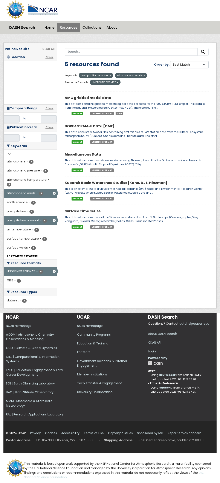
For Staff (83, 352)
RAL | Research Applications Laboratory (35, 414)
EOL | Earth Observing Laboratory (30, 383)
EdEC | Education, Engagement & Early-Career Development (35, 372)
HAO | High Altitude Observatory (29, 392)
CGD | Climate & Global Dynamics (31, 348)
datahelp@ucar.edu (194, 323)
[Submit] (203, 52)
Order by (161, 64)
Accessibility (70, 433)
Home (49, 27)
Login (152, 351)
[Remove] (110, 75)
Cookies (51, 433)
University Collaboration (95, 392)
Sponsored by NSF (150, 433)
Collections (91, 27)
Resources (68, 27)
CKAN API (154, 342)
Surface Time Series (83, 211)
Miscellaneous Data (83, 154)
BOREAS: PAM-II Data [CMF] (90, 126)
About (112, 27)
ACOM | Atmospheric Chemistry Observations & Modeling (30, 336)
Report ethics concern (184, 433)
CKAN (155, 363)
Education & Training (92, 343)
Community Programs (94, 334)
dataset (77, 113)
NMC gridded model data (88, 97)
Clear (49, 57)
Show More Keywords (22, 256)
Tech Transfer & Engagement (99, 383)
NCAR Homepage (19, 326)
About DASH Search (162, 334)
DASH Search (22, 27)
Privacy (35, 433)
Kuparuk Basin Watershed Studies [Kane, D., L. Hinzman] (116, 182)
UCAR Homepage (90, 326)
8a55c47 (166, 388)
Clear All (48, 49)
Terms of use (94, 433)
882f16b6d (167, 375)
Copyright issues (120, 433)
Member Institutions (92, 374)
